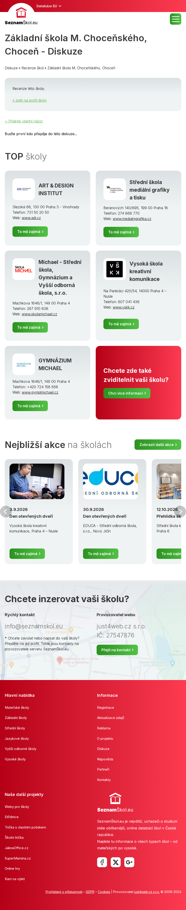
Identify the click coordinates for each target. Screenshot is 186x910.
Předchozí (6, 511)
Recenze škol (33, 68)
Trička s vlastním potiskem (25, 827)
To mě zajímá (28, 231)
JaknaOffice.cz (16, 848)
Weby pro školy (17, 807)
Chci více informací (125, 393)
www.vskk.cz (124, 307)
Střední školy (15, 728)
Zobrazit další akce (157, 444)
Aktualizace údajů (110, 718)
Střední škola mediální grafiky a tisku (150, 190)
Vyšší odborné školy (20, 749)
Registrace (105, 707)
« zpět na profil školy (29, 100)
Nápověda (105, 759)
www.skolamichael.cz (39, 314)
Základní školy (16, 718)
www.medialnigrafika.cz (132, 218)
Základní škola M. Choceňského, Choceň (81, 68)
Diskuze (11, 68)
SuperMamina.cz (18, 858)
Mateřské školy (17, 707)
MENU (175, 19)
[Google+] (129, 862)
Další (180, 511)
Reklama (103, 728)
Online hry (12, 868)
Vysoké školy (15, 759)
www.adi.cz (31, 218)
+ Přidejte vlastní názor (24, 121)
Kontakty (104, 780)
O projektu (105, 738)
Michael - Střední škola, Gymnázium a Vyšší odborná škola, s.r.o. (60, 277)
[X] (116, 862)
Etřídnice (12, 817)
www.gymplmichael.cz (40, 392)
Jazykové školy (17, 738)
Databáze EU (47, 6)
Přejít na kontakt (115, 650)
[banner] (21, 14)
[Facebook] (102, 862)
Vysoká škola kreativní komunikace (146, 271)
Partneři (103, 769)
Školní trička (14, 837)
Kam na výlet (15, 879)
